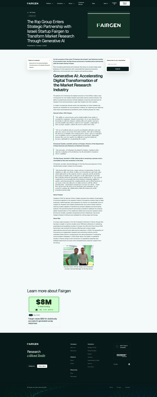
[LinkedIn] (129, 364)
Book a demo (125, 3)
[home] (32, 3)
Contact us (114, 3)
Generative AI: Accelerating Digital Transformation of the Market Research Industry (39, 65)
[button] (49, 3)
